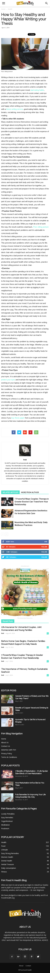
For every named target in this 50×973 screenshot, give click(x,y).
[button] (46, 3)
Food (3, 846)
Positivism (5, 828)
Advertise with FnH (8, 750)
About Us (4, 742)
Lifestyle (4, 850)
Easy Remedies (7, 817)
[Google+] (18, 956)
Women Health (7, 857)
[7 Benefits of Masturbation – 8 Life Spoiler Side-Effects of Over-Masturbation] (7, 774)
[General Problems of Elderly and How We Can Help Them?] (7, 699)
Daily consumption (8, 868)
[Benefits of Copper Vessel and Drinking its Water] (7, 711)
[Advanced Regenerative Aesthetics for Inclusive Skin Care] (7, 513)
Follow (44, 547)
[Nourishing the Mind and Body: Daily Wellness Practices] (7, 525)
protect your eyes (8, 380)
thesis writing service (14, 109)
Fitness (4, 872)
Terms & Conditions (9, 757)
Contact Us (5, 746)
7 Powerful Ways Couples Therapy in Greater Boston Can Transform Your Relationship (32, 502)
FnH (25, 459)
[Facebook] (11, 956)
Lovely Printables (8, 814)
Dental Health (6, 861)
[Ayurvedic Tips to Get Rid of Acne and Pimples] (7, 722)
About (21, 966)
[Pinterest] (31, 956)
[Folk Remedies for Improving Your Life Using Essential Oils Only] (7, 797)
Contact (28, 966)
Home (3, 9)
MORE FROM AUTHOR (30, 492)
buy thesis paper (18, 418)
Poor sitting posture (41, 227)
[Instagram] (25, 956)
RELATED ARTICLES (10, 492)
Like (45, 542)
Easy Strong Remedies (10, 853)
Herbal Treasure (7, 864)
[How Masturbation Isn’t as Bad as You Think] (7, 786)
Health (3, 842)
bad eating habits (37, 90)
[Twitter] (38, 956)
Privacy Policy (6, 753)
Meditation (5, 825)
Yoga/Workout (7, 821)
